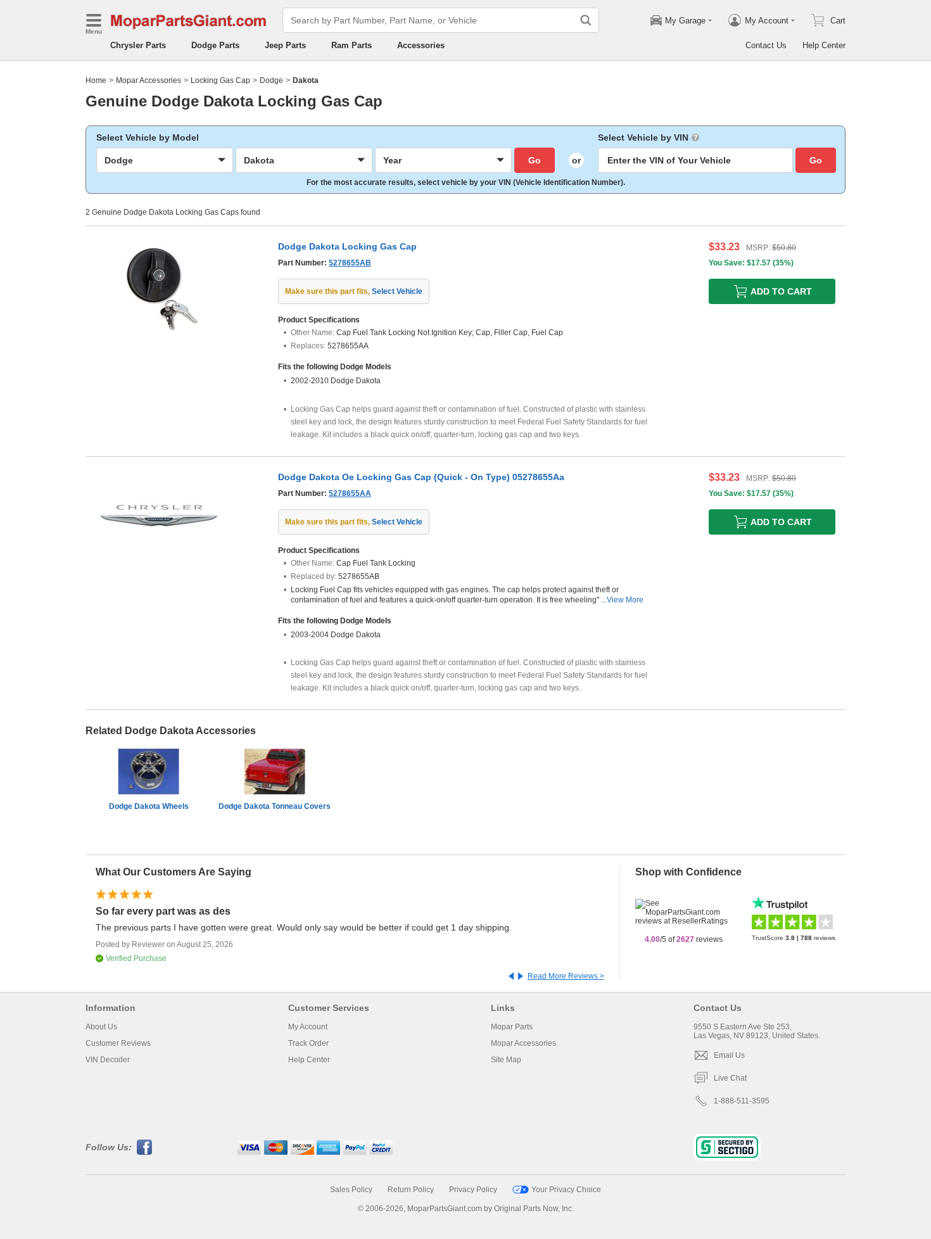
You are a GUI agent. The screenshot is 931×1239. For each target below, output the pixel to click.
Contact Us (766, 45)
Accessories (421, 45)
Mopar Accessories (148, 80)
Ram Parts (351, 45)
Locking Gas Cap (220, 80)
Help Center (824, 45)
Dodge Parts (215, 45)
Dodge (271, 80)
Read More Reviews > (566, 976)
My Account (307, 1026)
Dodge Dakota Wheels (149, 806)
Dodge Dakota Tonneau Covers (274, 806)
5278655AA (350, 493)
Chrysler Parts (138, 45)
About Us (101, 1026)
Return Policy (411, 1189)
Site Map (506, 1059)
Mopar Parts (512, 1026)
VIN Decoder (108, 1059)
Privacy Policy (473, 1189)
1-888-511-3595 (742, 1100)
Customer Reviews (118, 1043)
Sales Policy (351, 1189)
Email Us (729, 1055)
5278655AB (350, 262)
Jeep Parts (285, 45)
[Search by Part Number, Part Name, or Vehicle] (585, 20)
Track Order (308, 1043)
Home (96, 80)
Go (534, 160)
